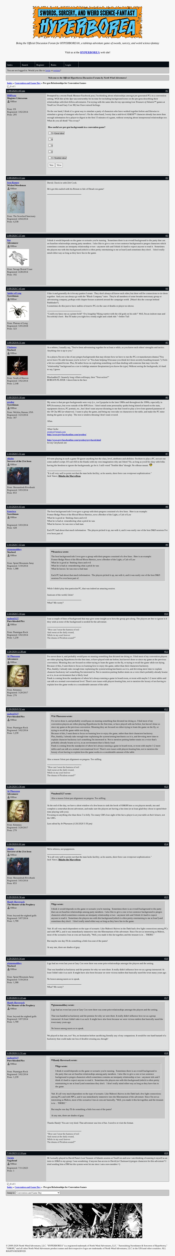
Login (68, 65)
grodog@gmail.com (56, 431)
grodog (10, 402)
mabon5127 (13, 618)
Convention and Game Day (28, 83)
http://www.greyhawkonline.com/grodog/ (66, 434)
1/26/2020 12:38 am (16, 651)
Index (10, 65)
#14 (166, 844)
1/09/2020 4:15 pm (16, 178)
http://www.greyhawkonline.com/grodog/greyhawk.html (74, 440)
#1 (167, 91)
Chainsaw (12, 347)
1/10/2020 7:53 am (16, 544)
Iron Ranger (13, 182)
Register (40, 65)
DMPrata (11, 95)
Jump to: (11, 1193)
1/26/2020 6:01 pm (16, 844)
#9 (167, 544)
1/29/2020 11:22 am (16, 998)
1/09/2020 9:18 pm (16, 397)
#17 (166, 998)
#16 (166, 958)
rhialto (10, 458)
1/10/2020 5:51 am (16, 454)
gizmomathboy (14, 549)
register (56, 70)
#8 (167, 506)
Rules (53, 65)
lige (9, 240)
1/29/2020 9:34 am (16, 958)
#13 (166, 786)
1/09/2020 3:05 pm (16, 91)
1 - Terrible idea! (59, 158)
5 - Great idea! (57, 133)
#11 (166, 651)
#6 (167, 397)
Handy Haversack (16, 901)
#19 (166, 1153)
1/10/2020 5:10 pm (16, 614)
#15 (166, 897)
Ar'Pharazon (13, 656)
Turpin (10, 1158)
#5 (167, 342)
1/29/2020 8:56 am (16, 897)
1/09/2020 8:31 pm (16, 342)
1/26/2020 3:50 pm (16, 786)
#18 (166, 1053)
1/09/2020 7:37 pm (16, 235)
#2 (167, 178)
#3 (167, 235)
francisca (11, 511)
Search (25, 65)
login (47, 70)
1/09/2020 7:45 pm (16, 288)
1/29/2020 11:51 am (16, 1053)
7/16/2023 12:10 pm (16, 1153)
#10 (166, 614)
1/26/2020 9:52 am (16, 709)
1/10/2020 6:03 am (16, 506)
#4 (167, 288)
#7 (167, 454)
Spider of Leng (14, 293)
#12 (166, 709)
